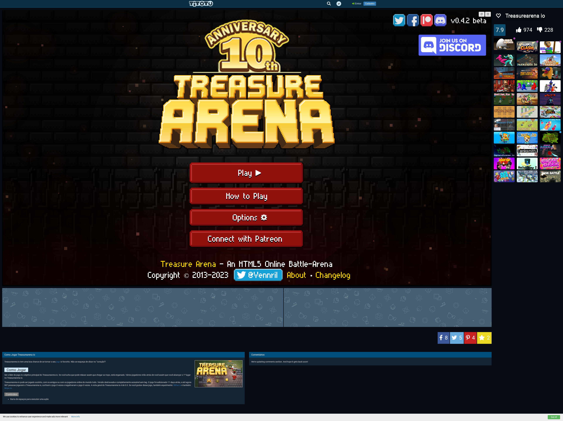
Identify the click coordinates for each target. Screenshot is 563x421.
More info (75, 416)
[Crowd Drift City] (550, 112)
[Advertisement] (247, 307)
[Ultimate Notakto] (504, 112)
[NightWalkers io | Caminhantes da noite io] (550, 138)
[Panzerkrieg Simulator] (550, 176)
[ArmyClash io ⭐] (527, 47)
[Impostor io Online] (527, 86)
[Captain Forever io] (504, 150)
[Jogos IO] (201, 3)
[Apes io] (550, 99)
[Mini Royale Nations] (527, 73)
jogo (58, 362)
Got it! (554, 417)
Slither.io (177, 385)
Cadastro (369, 3)
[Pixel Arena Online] (504, 138)
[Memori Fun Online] (504, 125)
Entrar (358, 3)
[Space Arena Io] (550, 150)
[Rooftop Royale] (504, 163)
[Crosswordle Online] (527, 112)
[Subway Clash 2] (504, 86)
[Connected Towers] (527, 176)
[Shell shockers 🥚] (504, 44)
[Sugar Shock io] (550, 163)
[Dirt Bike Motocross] (527, 99)
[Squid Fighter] (504, 60)
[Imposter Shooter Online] (550, 73)
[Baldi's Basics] (550, 47)
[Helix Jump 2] (527, 163)
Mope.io (8, 388)
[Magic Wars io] (550, 86)
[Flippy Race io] (550, 125)
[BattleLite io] (504, 99)
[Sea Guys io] (504, 176)
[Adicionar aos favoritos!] (498, 16)
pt (339, 3)
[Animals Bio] (527, 125)
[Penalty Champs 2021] (550, 60)
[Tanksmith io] (527, 150)
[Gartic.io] (527, 138)
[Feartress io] (527, 60)
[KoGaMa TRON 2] (504, 73)
